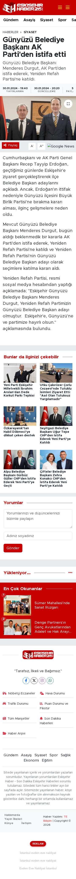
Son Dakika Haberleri (50, 721)
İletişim (26, 823)
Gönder (13, 548)
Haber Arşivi (16, 733)
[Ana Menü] (66, 7)
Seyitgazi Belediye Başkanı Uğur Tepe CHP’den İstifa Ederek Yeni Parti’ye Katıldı (55, 435)
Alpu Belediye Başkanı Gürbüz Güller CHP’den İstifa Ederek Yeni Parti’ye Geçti (20, 478)
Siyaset (46, 20)
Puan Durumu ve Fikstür (54, 706)
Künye (8, 823)
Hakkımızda (12, 815)
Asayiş (29, 20)
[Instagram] (42, 680)
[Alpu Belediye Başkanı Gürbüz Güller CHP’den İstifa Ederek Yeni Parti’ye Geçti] (20, 459)
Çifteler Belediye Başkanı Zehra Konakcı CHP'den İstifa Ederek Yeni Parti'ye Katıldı (53, 478)
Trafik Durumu (18, 703)
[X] (34, 680)
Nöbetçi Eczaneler (21, 693)
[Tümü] (70, 573)
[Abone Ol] (61, 146)
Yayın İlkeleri (13, 819)
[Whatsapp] (50, 680)
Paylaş (13, 145)
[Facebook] (26, 680)
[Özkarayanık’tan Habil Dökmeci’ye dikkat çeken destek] (20, 416)
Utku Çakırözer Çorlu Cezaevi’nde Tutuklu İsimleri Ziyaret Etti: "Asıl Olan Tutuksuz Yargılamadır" (56, 392)
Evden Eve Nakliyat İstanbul (38, 868)
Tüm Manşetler (18, 718)
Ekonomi (31, 760)
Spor (62, 20)
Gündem (10, 20)
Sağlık (66, 755)
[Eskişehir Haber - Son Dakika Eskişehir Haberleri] (23, 7)
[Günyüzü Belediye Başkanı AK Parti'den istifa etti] (38, 118)
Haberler (10, 32)
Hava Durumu (55, 693)
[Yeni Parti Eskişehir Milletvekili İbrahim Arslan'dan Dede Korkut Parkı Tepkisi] (20, 372)
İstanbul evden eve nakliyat (38, 852)
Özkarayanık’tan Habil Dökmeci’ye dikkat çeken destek (19, 432)
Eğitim (47, 760)
